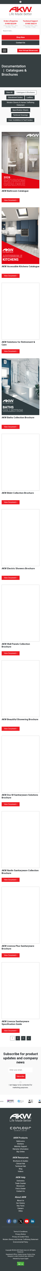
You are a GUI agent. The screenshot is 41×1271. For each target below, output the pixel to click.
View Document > (10, 200)
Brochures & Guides (20, 1161)
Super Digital (24, 1258)
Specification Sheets (20, 110)
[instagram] (14, 1221)
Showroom (20, 1186)
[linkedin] (32, 1221)
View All (9, 92)
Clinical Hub (20, 1164)
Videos (20, 1171)
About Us (20, 1200)
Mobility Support (20, 1146)
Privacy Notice (20, 1234)
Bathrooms (20, 1141)
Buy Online (21, 1152)
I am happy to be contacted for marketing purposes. (20, 1086)
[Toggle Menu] (4, 50)
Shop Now (20, 37)
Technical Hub (20, 1166)
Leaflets (30, 97)
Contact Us (20, 43)
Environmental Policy (20, 1242)
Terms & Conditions (20, 1232)
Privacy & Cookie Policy (20, 1237)
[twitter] (20, 1221)
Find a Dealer (21, 1189)
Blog (20, 1169)
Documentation (14, 66)
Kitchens (20, 1144)
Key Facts (20, 1206)
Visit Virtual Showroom (28, 50)
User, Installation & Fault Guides (20, 120)
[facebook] (9, 1221)
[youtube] (26, 1221)
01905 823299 (10, 24)
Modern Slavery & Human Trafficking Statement (20, 103)
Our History (20, 1203)
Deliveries (20, 1181)
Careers (20, 1208)
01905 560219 (31, 24)
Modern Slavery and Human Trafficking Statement (20, 1239)
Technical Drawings (20, 115)
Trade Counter (20, 1183)
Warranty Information (20, 1149)
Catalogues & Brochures (25, 92)
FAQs (20, 1211)
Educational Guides (15, 97)
